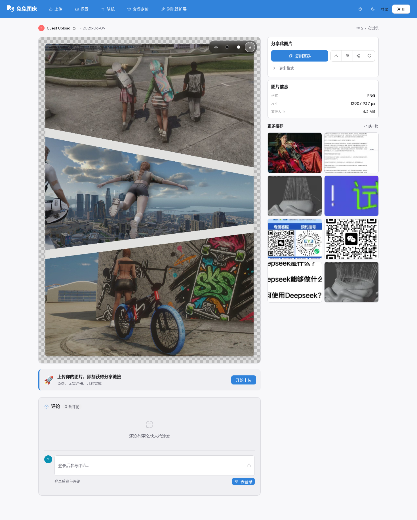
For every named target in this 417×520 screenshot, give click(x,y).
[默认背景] (216, 47)
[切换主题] (372, 9)
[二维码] (347, 56)
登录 (385, 9)
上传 (58, 9)
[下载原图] (336, 56)
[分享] (358, 56)
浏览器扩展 (177, 9)
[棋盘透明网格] (250, 47)
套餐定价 (141, 9)
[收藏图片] (369, 56)
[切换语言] (360, 9)
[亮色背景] (238, 47)
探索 (85, 9)
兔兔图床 (26, 9)
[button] (323, 68)
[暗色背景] (227, 47)
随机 (111, 9)
